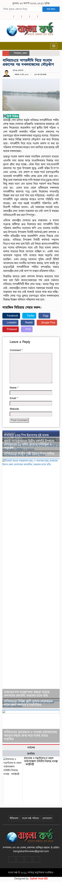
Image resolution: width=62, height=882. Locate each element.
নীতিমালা (14, 818)
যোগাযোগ (47, 818)
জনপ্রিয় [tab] (31, 754)
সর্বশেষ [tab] (31, 748)
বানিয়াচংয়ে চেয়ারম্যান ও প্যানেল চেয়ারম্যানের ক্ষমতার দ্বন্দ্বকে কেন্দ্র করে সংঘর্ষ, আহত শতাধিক (30, 735)
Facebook (12, 315)
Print (28, 329)
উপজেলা (17, 53)
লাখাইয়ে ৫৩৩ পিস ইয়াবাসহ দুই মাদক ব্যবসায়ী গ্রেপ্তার (26, 437)
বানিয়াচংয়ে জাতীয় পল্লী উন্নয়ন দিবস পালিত (29, 454)
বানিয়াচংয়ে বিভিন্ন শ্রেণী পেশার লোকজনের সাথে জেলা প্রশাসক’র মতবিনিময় (28, 703)
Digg (45, 315)
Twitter (30, 315)
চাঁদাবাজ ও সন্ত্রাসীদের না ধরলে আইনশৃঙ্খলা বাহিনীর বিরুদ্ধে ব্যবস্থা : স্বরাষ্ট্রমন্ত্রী (41, 761)
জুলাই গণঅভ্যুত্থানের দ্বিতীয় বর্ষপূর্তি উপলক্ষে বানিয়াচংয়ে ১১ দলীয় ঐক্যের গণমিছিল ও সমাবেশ (29, 444)
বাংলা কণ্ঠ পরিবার (30, 818)
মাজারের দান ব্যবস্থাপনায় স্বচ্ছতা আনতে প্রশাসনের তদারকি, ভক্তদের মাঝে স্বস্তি (27, 694)
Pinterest (11, 329)
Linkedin (11, 322)
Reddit (28, 322)
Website (14, 409)
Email (14, 398)
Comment (16, 350)
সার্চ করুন (51, 9)
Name (14, 387)
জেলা (24, 53)
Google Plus (48, 322)
